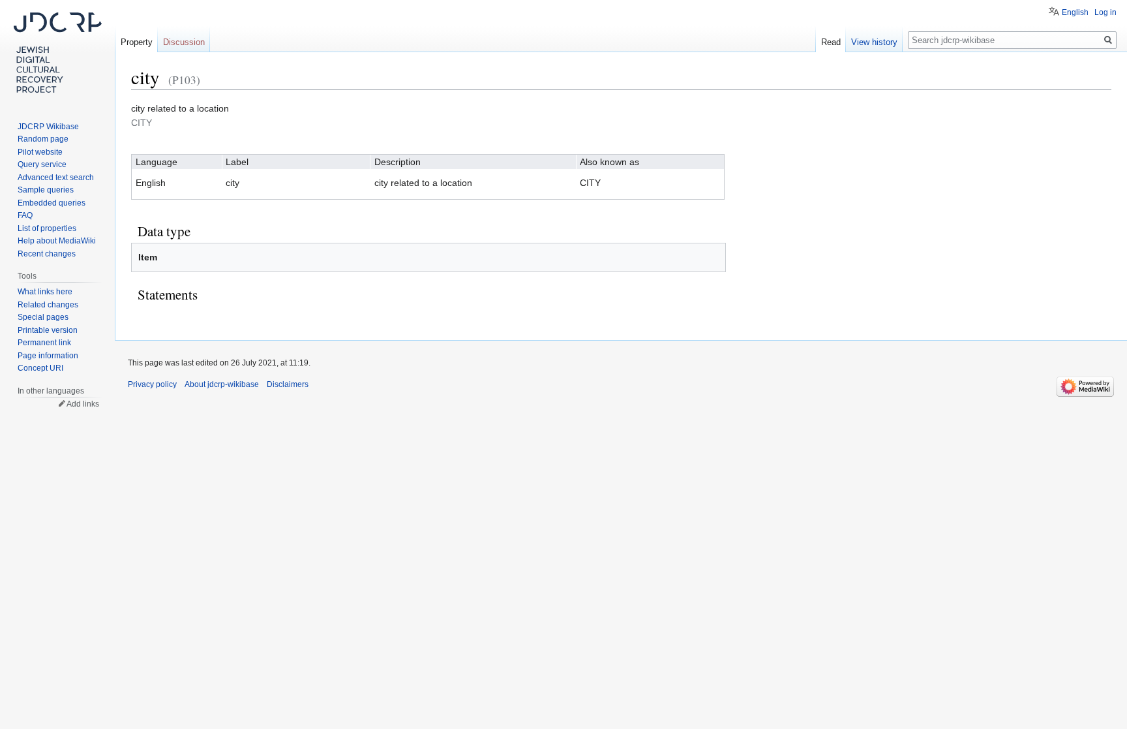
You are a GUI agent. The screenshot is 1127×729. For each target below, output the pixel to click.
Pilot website (40, 152)
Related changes (48, 304)
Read (831, 42)
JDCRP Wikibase (48, 126)
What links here (45, 291)
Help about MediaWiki (57, 240)
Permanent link (44, 342)
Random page (43, 139)
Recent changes (47, 253)
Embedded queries (51, 203)
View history (874, 42)
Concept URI (40, 368)
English (1075, 12)
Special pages (43, 317)
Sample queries (46, 189)
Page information (48, 355)
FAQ (25, 215)
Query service (42, 164)
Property (137, 42)
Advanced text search (56, 177)
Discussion (184, 42)
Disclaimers (287, 384)
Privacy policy (152, 384)
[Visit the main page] (57, 52)
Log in (1105, 12)
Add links (83, 404)
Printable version (48, 330)
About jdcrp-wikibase (222, 384)
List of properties (47, 228)
